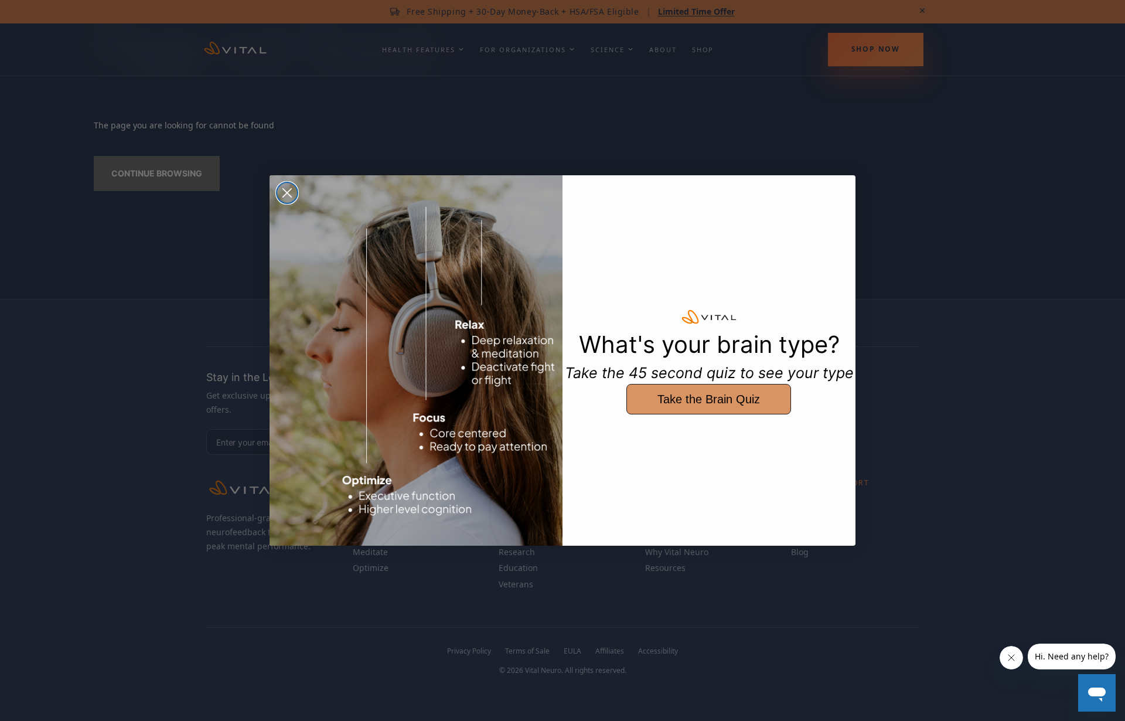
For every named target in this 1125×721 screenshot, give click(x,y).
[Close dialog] (287, 192)
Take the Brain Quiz (708, 399)
